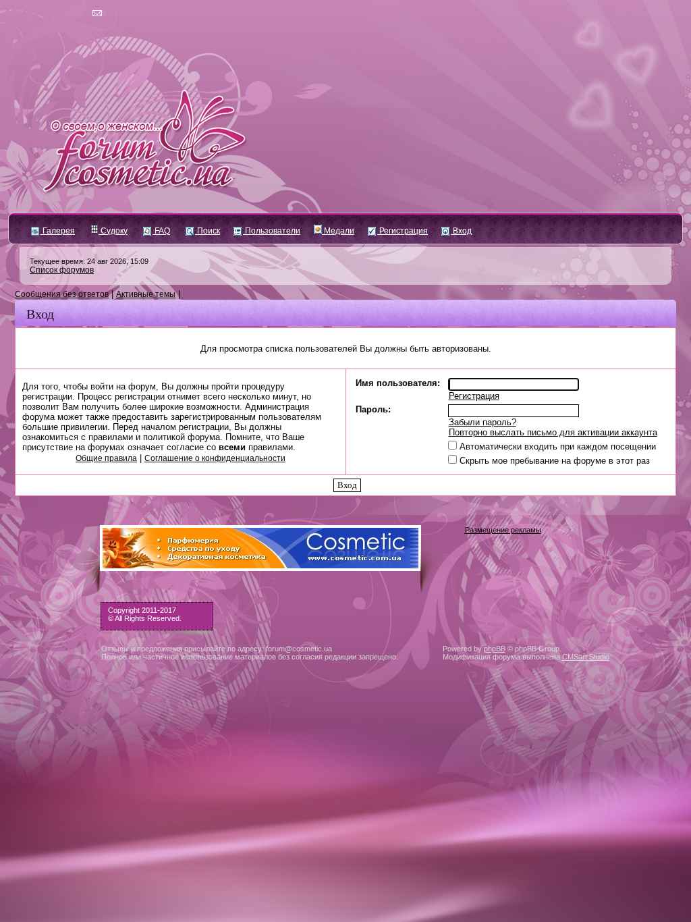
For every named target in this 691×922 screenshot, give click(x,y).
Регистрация (402, 231)
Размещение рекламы (503, 530)
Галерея (57, 231)
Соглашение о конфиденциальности (214, 458)
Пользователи (271, 231)
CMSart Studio (585, 657)
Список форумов (62, 270)
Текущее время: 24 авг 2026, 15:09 (89, 261)
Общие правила (106, 458)
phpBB (494, 649)
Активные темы (145, 294)
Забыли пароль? (482, 422)
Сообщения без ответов (62, 294)
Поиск (207, 231)
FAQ (161, 231)
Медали (338, 231)
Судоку (113, 231)
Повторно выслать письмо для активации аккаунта (553, 432)
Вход (461, 231)
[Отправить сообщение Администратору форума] (58, 13)
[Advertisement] (345, 817)
